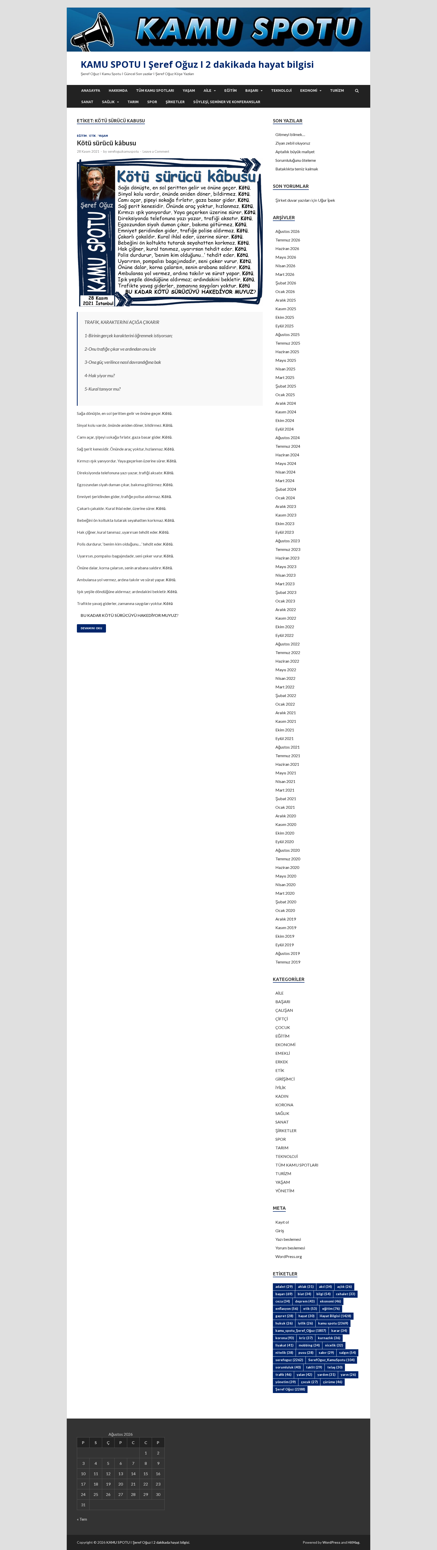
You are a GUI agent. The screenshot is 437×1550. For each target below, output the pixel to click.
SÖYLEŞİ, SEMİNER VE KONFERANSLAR (226, 102)
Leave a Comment (156, 151)
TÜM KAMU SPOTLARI (155, 90)
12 (108, 1473)
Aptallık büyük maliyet (295, 151)
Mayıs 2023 (285, 566)
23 (158, 1483)
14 (133, 1473)
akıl (325, 1287)
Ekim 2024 (284, 420)
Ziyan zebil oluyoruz (292, 143)
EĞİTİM (230, 90)
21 (133, 1483)
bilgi (323, 1294)
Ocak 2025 (285, 394)
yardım (326, 1375)
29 (145, 1494)
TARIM (133, 102)
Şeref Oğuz (290, 1389)
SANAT (87, 102)
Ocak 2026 (285, 291)
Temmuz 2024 (287, 446)
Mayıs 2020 (285, 875)
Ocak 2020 (285, 910)
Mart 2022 (284, 686)
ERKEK (281, 1061)
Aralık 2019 (285, 918)
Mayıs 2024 (285, 463)
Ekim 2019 (284, 936)
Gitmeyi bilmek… (290, 134)
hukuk (284, 1323)
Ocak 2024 (285, 497)
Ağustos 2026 (287, 231)
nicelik (334, 1345)
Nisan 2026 (285, 265)
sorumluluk (288, 1367)
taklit (314, 1367)
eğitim (331, 1309)
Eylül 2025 (284, 325)
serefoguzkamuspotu (123, 151)
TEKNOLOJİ (281, 90)
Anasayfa (90, 90)
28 (133, 1494)
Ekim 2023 (284, 523)
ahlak (306, 1287)
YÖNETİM (284, 1190)
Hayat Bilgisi (335, 1316)
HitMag (353, 1542)
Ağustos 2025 (287, 334)
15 (145, 1473)
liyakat (284, 1345)
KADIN (282, 1096)
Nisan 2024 (285, 471)
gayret (284, 1316)
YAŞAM (189, 90)
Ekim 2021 (284, 729)
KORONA (284, 1104)
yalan (304, 1375)
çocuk (309, 1382)
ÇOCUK (282, 1027)
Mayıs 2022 (285, 669)
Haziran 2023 (287, 557)
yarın (348, 1375)
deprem (305, 1301)
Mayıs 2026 (285, 257)
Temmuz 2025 (287, 343)
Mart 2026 (284, 274)
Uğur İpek (326, 200)
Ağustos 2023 (287, 540)
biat (304, 1294)
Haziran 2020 (287, 867)
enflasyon (286, 1309)
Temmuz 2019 (287, 961)
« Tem (82, 1519)
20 (120, 1483)
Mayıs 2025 (285, 360)
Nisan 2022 (285, 678)
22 (145, 1483)
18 (96, 1483)
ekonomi (330, 1301)
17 (83, 1483)
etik (310, 1309)
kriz (306, 1338)
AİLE (207, 90)
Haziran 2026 (287, 248)
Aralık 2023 (285, 506)
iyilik (305, 1323)
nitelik (284, 1353)
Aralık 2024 (285, 403)
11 (96, 1473)
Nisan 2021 (285, 781)
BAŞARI (251, 90)
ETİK (92, 135)
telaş (334, 1367)
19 (108, 1483)
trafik (283, 1375)
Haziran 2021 (287, 764)
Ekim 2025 (284, 317)
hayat (306, 1316)
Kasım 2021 (285, 721)
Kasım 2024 (285, 411)
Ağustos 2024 (287, 437)
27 (120, 1494)
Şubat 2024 (285, 489)
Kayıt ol (282, 1222)
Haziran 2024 (287, 454)
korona (284, 1338)
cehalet (345, 1294)
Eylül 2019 (284, 944)
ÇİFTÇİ (281, 1018)
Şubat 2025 (285, 386)
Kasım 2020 (285, 824)
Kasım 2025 (285, 308)
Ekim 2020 (284, 832)
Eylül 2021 (284, 738)
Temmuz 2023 (287, 549)
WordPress (331, 1542)
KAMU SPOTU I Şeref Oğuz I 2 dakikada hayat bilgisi (197, 64)
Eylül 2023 (284, 532)
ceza (282, 1301)
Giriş (279, 1230)
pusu (305, 1353)
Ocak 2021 (285, 807)
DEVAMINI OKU (91, 628)
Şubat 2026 (285, 282)
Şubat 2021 (285, 798)
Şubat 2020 (285, 901)
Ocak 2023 (285, 600)
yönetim (285, 1382)
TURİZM (337, 90)
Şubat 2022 (285, 695)
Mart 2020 (284, 893)
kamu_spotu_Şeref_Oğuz (300, 1331)
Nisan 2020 (285, 884)
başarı (283, 1294)
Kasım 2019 (285, 927)
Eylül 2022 (284, 635)
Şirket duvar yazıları (293, 200)
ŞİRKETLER (175, 102)
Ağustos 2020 (287, 850)
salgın (347, 1353)
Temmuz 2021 (287, 755)
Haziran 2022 (287, 661)
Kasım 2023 (285, 514)
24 (83, 1494)
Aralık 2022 (285, 609)
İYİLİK (280, 1087)
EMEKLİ (282, 1053)
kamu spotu (333, 1323)
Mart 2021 (284, 790)
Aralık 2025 (285, 300)
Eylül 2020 (284, 841)
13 (120, 1473)
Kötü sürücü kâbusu (106, 143)
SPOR (152, 102)
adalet (284, 1287)
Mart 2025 (284, 377)
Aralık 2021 (285, 712)
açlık (344, 1287)
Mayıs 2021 (285, 772)
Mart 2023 (284, 583)
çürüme (332, 1382)
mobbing (309, 1345)
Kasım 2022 (285, 618)
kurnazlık (329, 1338)
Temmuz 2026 (287, 239)
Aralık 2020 (285, 815)
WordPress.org (288, 1256)
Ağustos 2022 (287, 643)
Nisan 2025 (285, 368)
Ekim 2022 (284, 626)
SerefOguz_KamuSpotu (331, 1360)
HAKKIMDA (118, 90)
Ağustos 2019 (287, 953)
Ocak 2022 (285, 704)
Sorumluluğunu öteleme (295, 160)
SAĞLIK (108, 102)
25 (96, 1494)
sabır (326, 1353)
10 (83, 1473)
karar (339, 1331)
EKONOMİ (308, 90)
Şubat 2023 (285, 592)
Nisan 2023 (285, 575)
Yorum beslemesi (290, 1247)
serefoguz (289, 1360)
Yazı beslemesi (288, 1239)
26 (108, 1494)
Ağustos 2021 (287, 747)
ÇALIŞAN (284, 1010)
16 (158, 1473)
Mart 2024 (284, 480)
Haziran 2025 (287, 351)
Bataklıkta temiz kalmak (296, 168)
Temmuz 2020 (287, 858)
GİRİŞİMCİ (285, 1078)
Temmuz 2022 (287, 652)
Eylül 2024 (284, 428)
